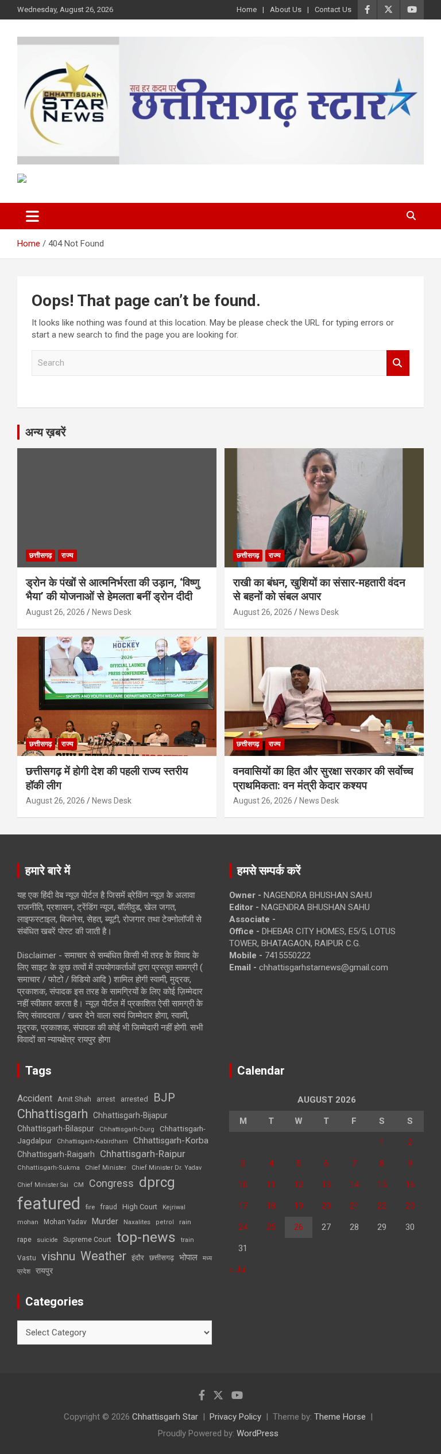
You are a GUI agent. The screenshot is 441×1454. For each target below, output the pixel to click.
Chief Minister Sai (42, 1185)
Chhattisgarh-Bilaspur (55, 1128)
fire (90, 1207)
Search (397, 363)
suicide (47, 1240)
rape (24, 1239)
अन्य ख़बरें (45, 432)
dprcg (157, 1182)
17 (242, 1206)
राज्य (67, 555)
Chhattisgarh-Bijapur (130, 1115)
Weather (103, 1256)
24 (242, 1227)
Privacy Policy (235, 1417)
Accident (34, 1098)
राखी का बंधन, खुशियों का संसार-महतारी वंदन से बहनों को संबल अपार (319, 589)
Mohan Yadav (65, 1222)
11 (271, 1184)
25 (271, 1227)
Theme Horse (340, 1417)
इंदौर (137, 1257)
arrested (134, 1099)
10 (242, 1184)
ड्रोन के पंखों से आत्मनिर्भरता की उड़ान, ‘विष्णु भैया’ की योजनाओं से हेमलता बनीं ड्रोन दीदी (113, 589)
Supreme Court (87, 1239)
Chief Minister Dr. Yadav (166, 1167)
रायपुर (44, 1270)
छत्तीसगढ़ (161, 1257)
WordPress (257, 1433)
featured (48, 1203)
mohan (27, 1222)
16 (410, 1184)
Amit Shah (74, 1099)
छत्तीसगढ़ (40, 555)
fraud (108, 1207)
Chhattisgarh (52, 1114)
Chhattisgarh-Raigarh (56, 1154)
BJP (164, 1097)
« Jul (237, 1269)
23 (410, 1206)
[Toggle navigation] (32, 216)
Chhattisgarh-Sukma (48, 1167)
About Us (285, 9)
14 (354, 1184)
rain (185, 1222)
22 (381, 1206)
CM (79, 1185)
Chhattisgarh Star (165, 1417)
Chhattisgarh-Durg (126, 1129)
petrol (165, 1222)
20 (326, 1206)
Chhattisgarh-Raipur (142, 1153)
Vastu (26, 1258)
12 (298, 1184)
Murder (105, 1221)
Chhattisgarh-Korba (170, 1140)
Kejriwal (174, 1207)
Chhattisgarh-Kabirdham (92, 1141)
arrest (105, 1099)
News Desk (111, 612)
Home (247, 9)
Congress (111, 1183)
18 (271, 1206)
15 (381, 1184)
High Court (139, 1206)
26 (298, 1227)
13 (326, 1184)
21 (354, 1206)
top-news (146, 1237)
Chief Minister (105, 1167)
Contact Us (333, 9)
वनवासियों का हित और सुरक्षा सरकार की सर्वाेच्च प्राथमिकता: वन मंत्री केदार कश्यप (323, 778)
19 (298, 1206)
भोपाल (188, 1257)
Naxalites (136, 1222)
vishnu (58, 1256)
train (187, 1240)
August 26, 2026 (55, 612)
